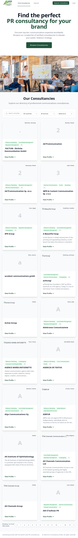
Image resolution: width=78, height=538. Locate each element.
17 (70, 525)
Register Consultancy (61, 3)
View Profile (9, 157)
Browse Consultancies (39, 45)
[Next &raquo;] (74, 525)
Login (74, 3)
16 (65, 525)
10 (56, 525)
